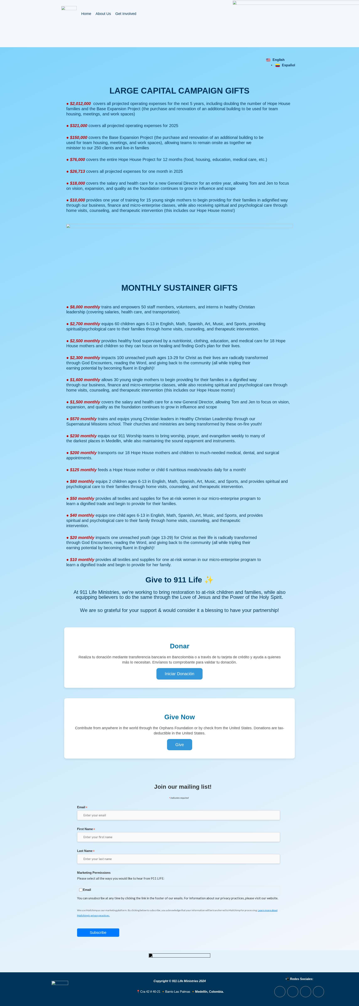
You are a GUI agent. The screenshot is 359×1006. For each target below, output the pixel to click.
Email (82, 807)
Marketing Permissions (94, 872)
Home (86, 14)
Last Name (86, 851)
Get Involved (125, 14)
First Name (86, 829)
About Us (103, 14)
